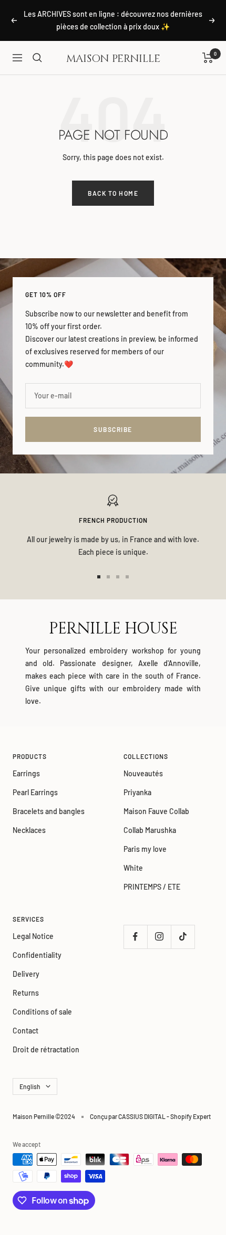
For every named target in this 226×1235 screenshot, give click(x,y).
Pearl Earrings (35, 792)
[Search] (37, 57)
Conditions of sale (42, 1011)
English (29, 1086)
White (133, 867)
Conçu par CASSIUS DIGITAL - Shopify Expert (150, 1116)
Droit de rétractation (46, 1049)
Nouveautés (143, 773)
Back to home (113, 193)
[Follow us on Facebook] (135, 936)
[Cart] (207, 57)
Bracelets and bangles (49, 811)
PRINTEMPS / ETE (152, 886)
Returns (26, 992)
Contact (25, 1030)
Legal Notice (33, 936)
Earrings (26, 773)
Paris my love (145, 849)
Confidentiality (37, 955)
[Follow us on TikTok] (182, 936)
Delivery (26, 973)
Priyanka (137, 792)
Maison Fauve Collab (156, 811)
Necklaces (29, 830)
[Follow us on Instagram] (159, 936)
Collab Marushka (150, 830)
